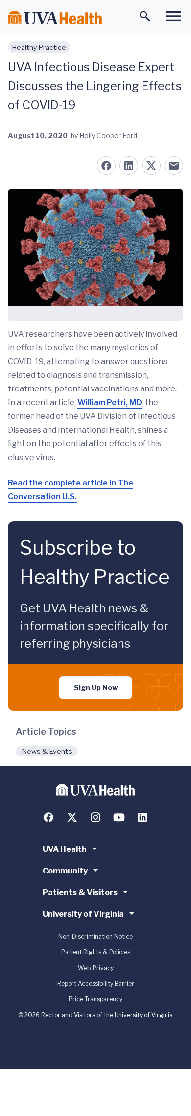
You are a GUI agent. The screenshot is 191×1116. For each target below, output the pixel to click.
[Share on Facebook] (106, 165)
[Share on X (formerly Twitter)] (151, 165)
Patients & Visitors (80, 892)
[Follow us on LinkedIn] (142, 817)
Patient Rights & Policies (95, 952)
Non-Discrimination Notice (95, 936)
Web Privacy (96, 967)
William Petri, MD (109, 402)
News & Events (47, 751)
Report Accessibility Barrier (95, 983)
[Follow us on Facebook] (48, 817)
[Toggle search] (145, 16)
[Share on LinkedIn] (128, 165)
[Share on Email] (174, 165)
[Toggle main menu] (173, 16)
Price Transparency (95, 999)
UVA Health (65, 849)
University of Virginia (83, 914)
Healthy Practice (39, 47)
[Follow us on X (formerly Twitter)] (72, 817)
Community (65, 870)
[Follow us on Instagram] (95, 817)
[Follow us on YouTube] (119, 817)
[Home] (55, 18)
